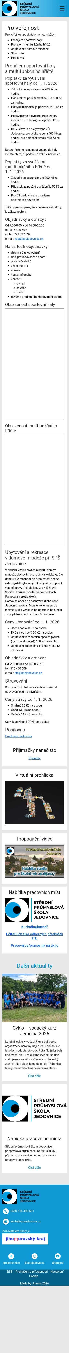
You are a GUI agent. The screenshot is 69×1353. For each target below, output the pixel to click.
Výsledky (34, 758)
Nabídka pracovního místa (34, 1138)
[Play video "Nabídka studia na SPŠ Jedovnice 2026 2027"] (34, 861)
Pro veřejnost (22, 27)
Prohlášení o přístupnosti (31, 1271)
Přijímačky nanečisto (34, 750)
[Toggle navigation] (62, 8)
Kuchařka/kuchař (34, 927)
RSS (10, 1271)
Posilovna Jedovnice (18, 736)
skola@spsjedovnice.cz (25, 1221)
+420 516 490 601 (22, 1211)
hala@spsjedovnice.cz (29, 238)
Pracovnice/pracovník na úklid (34, 945)
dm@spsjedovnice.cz (28, 673)
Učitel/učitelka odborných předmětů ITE (34, 936)
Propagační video (34, 839)
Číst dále (34, 1076)
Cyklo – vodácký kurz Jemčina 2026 (34, 1030)
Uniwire (37, 1283)
